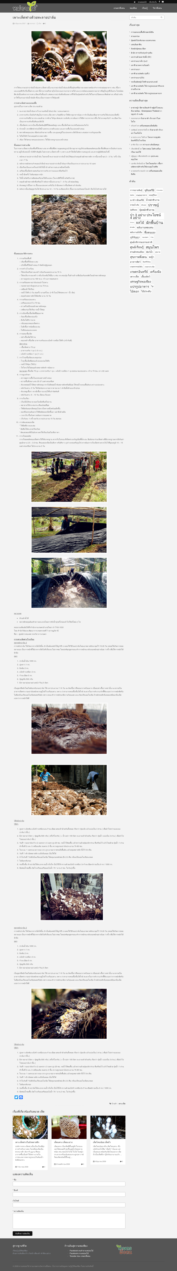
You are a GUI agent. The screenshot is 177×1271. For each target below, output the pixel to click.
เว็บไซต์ (16, 1200)
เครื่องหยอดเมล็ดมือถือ (148, 125)
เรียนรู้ (145, 7)
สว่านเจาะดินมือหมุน (151, 144)
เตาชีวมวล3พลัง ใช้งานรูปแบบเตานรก (146, 93)
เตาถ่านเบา (135, 69)
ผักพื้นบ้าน (154, 222)
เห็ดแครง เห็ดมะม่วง (63, 1142)
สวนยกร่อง (135, 36)
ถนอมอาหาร (141, 195)
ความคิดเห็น (18, 1211)
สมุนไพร (152, 247)
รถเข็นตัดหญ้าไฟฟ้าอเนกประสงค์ (144, 81)
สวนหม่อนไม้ (142, 2)
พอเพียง (133, 7)
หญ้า (151, 257)
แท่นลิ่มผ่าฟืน (136, 44)
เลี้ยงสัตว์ (145, 276)
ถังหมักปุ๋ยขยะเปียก (138, 48)
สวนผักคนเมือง (137, 251)
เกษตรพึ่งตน (119, 7)
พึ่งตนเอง (149, 232)
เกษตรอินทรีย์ (139, 271)
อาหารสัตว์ (135, 261)
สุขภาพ (157, 252)
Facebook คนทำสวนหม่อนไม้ (81, 1250)
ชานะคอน (159, 190)
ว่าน (151, 237)
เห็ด (39, 23)
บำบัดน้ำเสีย (134, 205)
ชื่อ (14, 1179)
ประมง (143, 205)
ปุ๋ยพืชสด (133, 209)
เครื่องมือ (155, 272)
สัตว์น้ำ (149, 251)
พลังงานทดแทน (145, 227)
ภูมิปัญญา (135, 237)
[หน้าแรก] (134, 1)
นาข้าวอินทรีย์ (137, 200)
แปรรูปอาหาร (139, 286)
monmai (32, 23)
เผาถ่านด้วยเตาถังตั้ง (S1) (141, 57)
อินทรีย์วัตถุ (146, 262)
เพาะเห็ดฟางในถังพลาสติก (27, 1142)
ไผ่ (152, 286)
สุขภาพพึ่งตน (138, 257)
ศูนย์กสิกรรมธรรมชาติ (141, 242)
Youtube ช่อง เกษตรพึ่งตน (80, 1256)
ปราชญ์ (153, 205)
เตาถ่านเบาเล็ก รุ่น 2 (139, 61)
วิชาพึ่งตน (157, 7)
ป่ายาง (132, 222)
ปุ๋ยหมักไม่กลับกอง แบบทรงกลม (143, 40)
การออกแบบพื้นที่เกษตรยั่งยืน (142, 32)
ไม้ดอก (134, 291)
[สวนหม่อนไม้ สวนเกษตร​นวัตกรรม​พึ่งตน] (25, 2)
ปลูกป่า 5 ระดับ (137, 114)
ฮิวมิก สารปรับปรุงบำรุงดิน (141, 52)
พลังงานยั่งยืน (136, 232)
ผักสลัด (132, 227)
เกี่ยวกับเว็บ (153, 2)
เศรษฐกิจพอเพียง (140, 281)
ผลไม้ (140, 222)
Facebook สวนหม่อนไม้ (79, 1253)
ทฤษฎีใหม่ (153, 195)
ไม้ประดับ (146, 291)
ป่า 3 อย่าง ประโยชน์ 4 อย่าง (145, 216)
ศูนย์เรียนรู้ (137, 247)
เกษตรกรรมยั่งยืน (136, 266)
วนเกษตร (145, 237)
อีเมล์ (15, 1190)
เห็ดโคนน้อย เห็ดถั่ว (102, 1142)
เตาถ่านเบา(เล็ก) (137, 77)
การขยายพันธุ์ (136, 190)
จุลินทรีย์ (149, 190)
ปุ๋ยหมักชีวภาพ (146, 209)
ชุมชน (132, 195)
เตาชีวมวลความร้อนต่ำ (140, 65)
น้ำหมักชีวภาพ (152, 199)
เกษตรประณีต (149, 267)
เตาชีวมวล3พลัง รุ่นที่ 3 (140, 73)
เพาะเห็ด (122, 1103)
